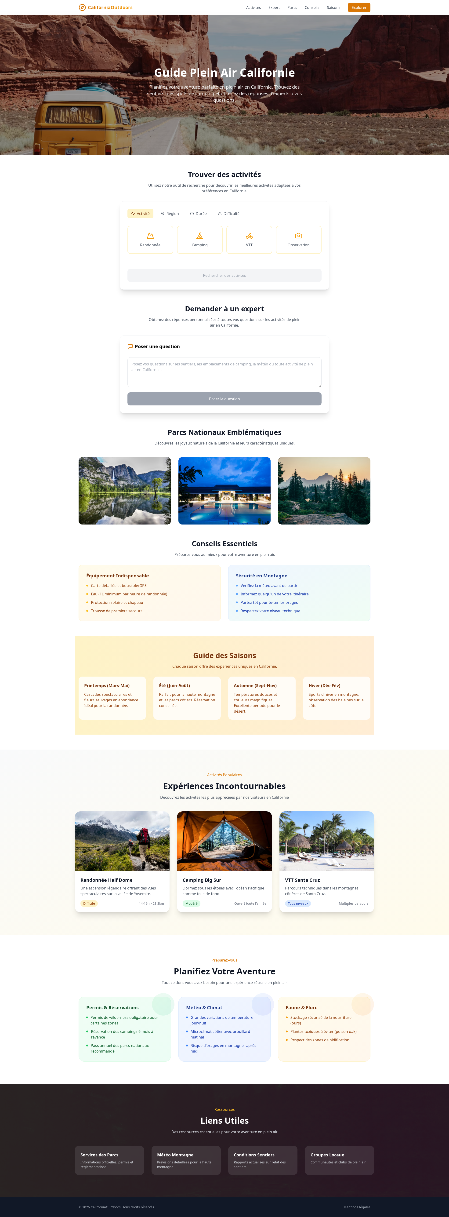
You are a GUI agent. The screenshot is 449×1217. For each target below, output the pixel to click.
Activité (143, 213)
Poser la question (224, 398)
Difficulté (231, 213)
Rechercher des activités (224, 275)
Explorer (359, 7)
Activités (253, 7)
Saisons (333, 7)
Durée (201, 213)
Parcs (292, 7)
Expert (274, 7)
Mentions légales (357, 1207)
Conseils (312, 7)
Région (173, 213)
